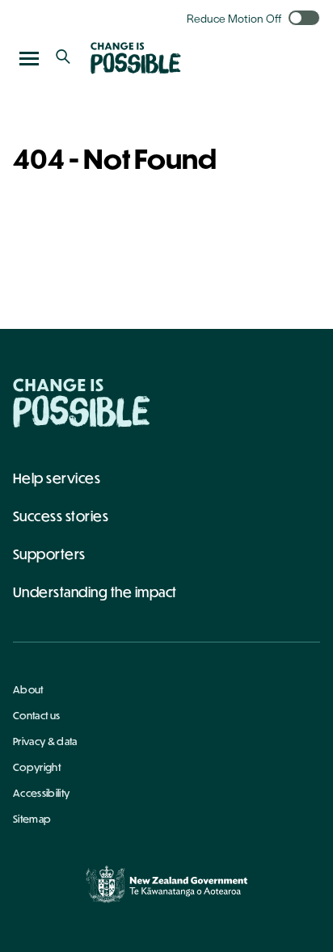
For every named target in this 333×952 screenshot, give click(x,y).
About (28, 689)
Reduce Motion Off (234, 18)
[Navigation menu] (29, 58)
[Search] (63, 58)
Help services (56, 478)
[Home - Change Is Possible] (81, 402)
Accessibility (41, 792)
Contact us (36, 715)
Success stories (60, 516)
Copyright (37, 766)
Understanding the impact (95, 592)
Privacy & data (45, 741)
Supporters (49, 554)
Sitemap (32, 818)
